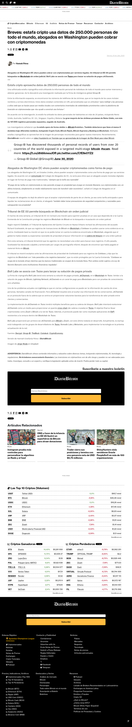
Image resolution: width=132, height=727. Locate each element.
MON (68, 558)
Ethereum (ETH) (15, 691)
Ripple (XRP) (13, 694)
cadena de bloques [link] (94, 236)
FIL (67, 589)
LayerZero (22, 558)
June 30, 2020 (64, 159)
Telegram (46, 667)
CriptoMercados (17, 23)
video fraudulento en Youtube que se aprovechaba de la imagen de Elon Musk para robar (74, 138)
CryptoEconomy (56, 333)
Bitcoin (30, 23)
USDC (10, 502)
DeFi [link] (112, 312)
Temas (79, 23)
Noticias (9, 647)
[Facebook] (14, 49)
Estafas (9, 650)
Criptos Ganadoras (22, 544)
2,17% (20, 7)
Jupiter (21, 580)
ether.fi (80, 549)
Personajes (44, 685)
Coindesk (44, 333)
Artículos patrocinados (83, 653)
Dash (79, 567)
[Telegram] (23, 49)
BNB (10, 520)
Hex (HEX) (12, 709)
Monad (80, 558)
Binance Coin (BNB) (16, 715)
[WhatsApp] (11, 49)
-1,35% (112, 7)
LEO (68, 7)
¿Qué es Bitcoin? (81, 700)
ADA (120, 7)
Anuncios (44, 641)
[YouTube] (20, 49)
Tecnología (78, 647)
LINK (85, 7)
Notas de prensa (81, 650)
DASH (69, 567)
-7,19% (60, 7)
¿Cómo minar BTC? (82, 703)
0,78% (76, 7)
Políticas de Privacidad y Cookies (87, 711)
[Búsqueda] (8, 2)
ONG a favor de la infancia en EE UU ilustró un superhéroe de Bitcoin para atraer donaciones (51, 437)
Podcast (11, 665)
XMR (102, 7)
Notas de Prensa (66, 23)
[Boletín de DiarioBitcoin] (27, 49)
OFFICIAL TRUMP (85, 554)
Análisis (53, 23)
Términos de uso (81, 708)
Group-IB (27, 333)
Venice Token (23, 571)
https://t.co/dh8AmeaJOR (39, 153)
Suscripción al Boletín (49, 691)
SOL (10, 511)
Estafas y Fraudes (81, 694)
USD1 (10, 529)
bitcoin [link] (95, 149)
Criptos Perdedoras (81, 544)
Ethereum (39, 23)
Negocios (78, 644)
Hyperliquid (23, 585)
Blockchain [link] (25, 76)
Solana (25, 511)
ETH (10, 507)
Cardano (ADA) (14, 706)
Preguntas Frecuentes (83, 691)
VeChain (21, 589)
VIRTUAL (70, 571)
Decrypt (18, 333)
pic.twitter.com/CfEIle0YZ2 (75, 153)
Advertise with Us (47, 644)
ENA (68, 585)
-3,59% (42, 7)
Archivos (109, 23)
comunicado (36, 176)
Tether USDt (27, 493)
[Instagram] (16, 49)
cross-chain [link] (62, 308)
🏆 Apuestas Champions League (20, 639)
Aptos (79, 580)
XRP (10, 516)
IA (47, 23)
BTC (10, 498)
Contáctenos (45, 638)
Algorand (40, 430)
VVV (10, 571)
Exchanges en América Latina (86, 688)
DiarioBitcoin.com (116, 537)
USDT (10, 493)
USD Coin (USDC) (15, 697)
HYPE (11, 7)
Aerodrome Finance (85, 576)
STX (10, 549)
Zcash (24, 524)
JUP (10, 580)
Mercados (78, 641)
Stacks (21, 549)
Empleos (44, 659)
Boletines (44, 694)
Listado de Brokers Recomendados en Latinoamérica (96, 685)
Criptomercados (15, 644)
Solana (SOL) (13, 703)
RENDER (12, 576)
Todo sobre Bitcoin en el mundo (53, 688)
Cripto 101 (78, 697)
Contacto (99, 23)
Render (21, 576)
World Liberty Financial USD (33, 529)
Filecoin (80, 589)
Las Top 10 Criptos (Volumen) (29, 488)
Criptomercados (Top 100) (19, 677)
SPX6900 (22, 554)
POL (10, 563)
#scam (105, 149)
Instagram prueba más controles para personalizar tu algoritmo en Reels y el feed (21, 453)
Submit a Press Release (50, 650)
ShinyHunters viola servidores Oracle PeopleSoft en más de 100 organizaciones (110, 453)
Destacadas (45, 682)
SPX (10, 554)
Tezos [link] (70, 76)
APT (68, 580)
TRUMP (69, 554)
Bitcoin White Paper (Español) (86, 706)
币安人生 (11, 567)
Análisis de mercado (48, 677)
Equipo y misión (47, 656)
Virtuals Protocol (84, 571)
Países (77, 638)
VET (10, 589)
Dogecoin (26, 533)
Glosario (9, 662)
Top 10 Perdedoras (16, 682)
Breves (10, 28)
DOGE (29, 7)
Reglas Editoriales (47, 653)
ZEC (50, 7)
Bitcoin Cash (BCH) (16, 700)
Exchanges (10, 656)
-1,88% (93, 7)
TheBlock (35, 333)
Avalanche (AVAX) (15, 712)
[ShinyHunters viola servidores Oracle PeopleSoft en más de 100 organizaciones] (111, 437)
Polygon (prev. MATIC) (27, 563)
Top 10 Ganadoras (15, 680)
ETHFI (69, 549)
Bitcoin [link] (71, 127)
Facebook (46, 664)
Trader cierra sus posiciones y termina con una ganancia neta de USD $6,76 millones (81, 453)
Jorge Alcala (22, 344)
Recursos (88, 23)
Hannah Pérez (22, 63)
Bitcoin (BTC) (13, 689)
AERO (69, 576)
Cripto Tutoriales (13, 659)
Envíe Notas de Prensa (49, 647)
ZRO (10, 558)
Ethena (80, 585)
